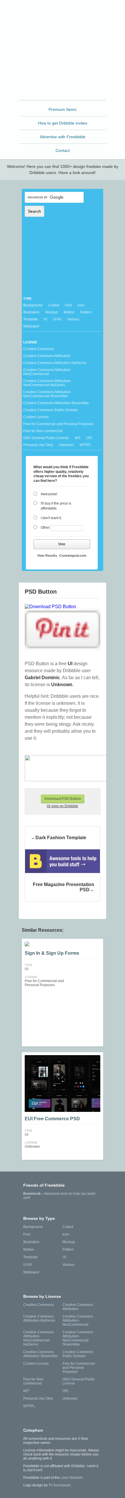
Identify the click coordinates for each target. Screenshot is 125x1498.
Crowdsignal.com (72, 555)
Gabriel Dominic (42, 677)
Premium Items (62, 109)
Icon (81, 305)
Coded (53, 305)
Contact (63, 150)
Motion (69, 312)
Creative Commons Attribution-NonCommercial (47, 372)
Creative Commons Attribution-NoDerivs (54, 363)
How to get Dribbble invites (62, 123)
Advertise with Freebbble (62, 136)
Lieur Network (71, 1478)
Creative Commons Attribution (46, 356)
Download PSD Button (62, 799)
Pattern (86, 312)
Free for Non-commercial (43, 431)
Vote (61, 544)
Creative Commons (38, 349)
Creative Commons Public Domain (50, 410)
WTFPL (85, 445)
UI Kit (57, 319)
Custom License (36, 417)
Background (32, 305)
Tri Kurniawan (60, 1485)
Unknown (66, 445)
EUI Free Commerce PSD (52, 1118)
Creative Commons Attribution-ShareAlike (56, 403)
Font (68, 305)
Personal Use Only (38, 445)
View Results (47, 555)
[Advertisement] (62, 62)
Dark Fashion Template (60, 837)
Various (73, 319)
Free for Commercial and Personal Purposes (58, 424)
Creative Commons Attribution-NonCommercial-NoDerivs (47, 383)
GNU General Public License (46, 438)
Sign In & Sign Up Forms (52, 953)
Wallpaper (31, 326)
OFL (89, 438)
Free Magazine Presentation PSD (63, 887)
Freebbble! (64, 12)
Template (30, 319)
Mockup (51, 312)
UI (45, 319)
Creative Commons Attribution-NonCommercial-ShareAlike (47, 394)
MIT (78, 438)
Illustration (31, 312)
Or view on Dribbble (62, 806)
